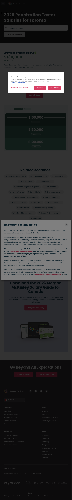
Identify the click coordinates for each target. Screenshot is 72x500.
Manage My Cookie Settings (19, 87)
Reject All (40, 88)
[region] (36, 82)
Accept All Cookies (54, 88)
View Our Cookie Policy (18, 82)
